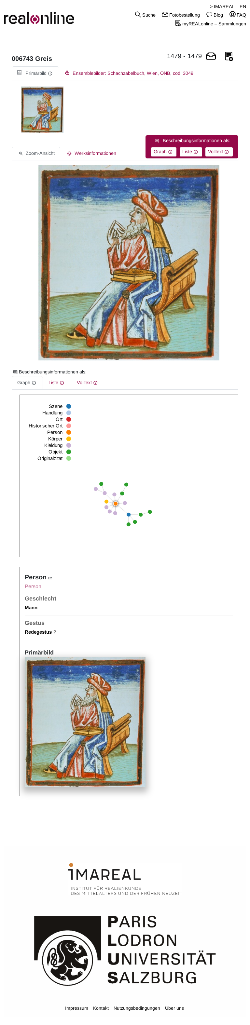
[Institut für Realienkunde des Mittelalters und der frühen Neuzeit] (125, 879)
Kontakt (101, 1008)
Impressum (76, 1008)
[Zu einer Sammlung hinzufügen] (229, 56)
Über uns (174, 1008)
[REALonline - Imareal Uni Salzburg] (41, 14)
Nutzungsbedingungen (137, 1008)
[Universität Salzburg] (125, 950)
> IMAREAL (222, 6)
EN (243, 6)
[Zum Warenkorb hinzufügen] (211, 56)
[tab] (35, 73)
